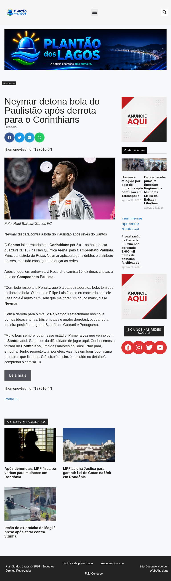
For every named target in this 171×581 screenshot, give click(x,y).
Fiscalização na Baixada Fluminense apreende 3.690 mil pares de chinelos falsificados (131, 249)
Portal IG (11, 399)
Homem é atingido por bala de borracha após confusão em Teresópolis (133, 186)
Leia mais (17, 375)
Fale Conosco (94, 573)
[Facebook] (128, 347)
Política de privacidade (78, 563)
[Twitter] (149, 347)
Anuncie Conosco (112, 563)
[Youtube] (160, 347)
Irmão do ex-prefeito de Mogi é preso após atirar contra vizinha (29, 532)
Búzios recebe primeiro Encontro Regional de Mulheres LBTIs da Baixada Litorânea (155, 190)
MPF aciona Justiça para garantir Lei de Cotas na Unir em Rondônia (87, 473)
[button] (94, 12)
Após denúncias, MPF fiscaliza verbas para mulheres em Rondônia (30, 473)
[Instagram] (138, 347)
